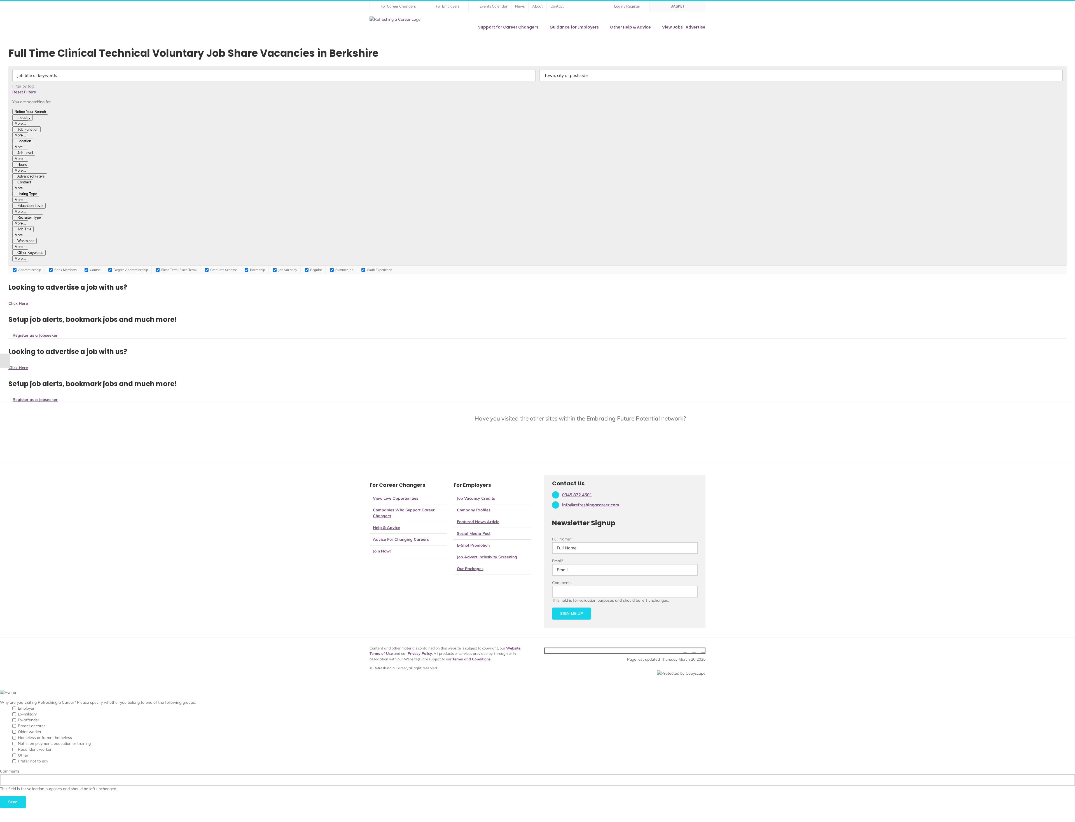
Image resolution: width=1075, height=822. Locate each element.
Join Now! (382, 551)
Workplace (25, 241)
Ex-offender (28, 719)
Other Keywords (30, 253)
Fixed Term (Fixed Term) (178, 270)
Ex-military (27, 714)
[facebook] (685, 650)
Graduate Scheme (223, 270)
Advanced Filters (31, 176)
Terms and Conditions (471, 659)
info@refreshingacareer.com (590, 504)
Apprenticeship (29, 270)
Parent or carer (31, 725)
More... (20, 123)
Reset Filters (24, 92)
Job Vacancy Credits (476, 498)
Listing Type (27, 194)
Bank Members (65, 270)
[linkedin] (703, 650)
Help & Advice (386, 527)
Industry (24, 117)
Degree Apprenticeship (130, 270)
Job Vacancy (287, 270)
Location (24, 141)
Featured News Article (478, 521)
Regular (315, 270)
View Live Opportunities (395, 498)
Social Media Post (473, 533)
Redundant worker (35, 749)
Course (95, 270)
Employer (26, 708)
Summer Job (344, 270)
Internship (257, 270)
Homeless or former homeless (45, 737)
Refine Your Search (30, 112)
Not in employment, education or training (54, 743)
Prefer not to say (33, 761)
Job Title (24, 229)
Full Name (562, 539)
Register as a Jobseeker (35, 335)
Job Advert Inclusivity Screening (487, 556)
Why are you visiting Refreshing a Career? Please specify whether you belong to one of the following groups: (98, 702)
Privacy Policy (420, 653)
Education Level (30, 206)
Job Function (27, 129)
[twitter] (694, 650)
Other (23, 755)
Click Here (18, 303)
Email (557, 560)
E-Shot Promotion (473, 545)
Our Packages (470, 568)
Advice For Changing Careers (401, 539)
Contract (24, 182)
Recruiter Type (29, 217)
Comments (562, 582)
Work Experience (379, 270)
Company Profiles (473, 509)
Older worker (29, 731)
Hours (22, 164)
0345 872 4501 (577, 494)
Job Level (25, 153)
